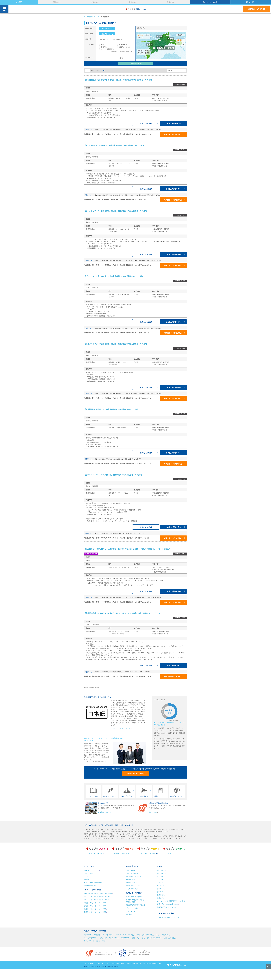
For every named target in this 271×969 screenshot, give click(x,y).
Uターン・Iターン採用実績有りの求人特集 (171, 901)
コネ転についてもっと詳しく (120, 728)
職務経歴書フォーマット (134, 886)
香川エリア (133, 2)
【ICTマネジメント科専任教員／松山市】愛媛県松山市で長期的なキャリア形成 (114, 145)
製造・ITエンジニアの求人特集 (167, 904)
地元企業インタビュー (133, 876)
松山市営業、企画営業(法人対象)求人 (135, 597)
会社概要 (129, 914)
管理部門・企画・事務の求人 (103, 935)
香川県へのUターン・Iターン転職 (95, 909)
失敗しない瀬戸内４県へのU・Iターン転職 (98, 893)
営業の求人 (87, 935)
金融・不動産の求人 (163, 935)
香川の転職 (161, 889)
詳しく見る (153, 812)
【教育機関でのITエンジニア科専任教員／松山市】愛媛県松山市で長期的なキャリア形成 (118, 80)
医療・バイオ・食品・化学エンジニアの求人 (146, 938)
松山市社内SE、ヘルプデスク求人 (134, 533)
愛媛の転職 (161, 895)
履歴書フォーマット (133, 882)
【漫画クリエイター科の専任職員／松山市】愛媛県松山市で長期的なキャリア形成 (115, 344)
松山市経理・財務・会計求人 (133, 459)
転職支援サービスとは (91, 870)
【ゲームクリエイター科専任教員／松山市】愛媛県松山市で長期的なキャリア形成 (115, 211)
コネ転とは (87, 876)
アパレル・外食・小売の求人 (125, 935)
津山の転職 (161, 876)
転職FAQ (86, 879)
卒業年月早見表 (131, 889)
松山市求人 (105, 129)
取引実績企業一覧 (90, 886)
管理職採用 (104, 47)
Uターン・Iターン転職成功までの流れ (96, 900)
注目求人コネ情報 (132, 873)
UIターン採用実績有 (107, 49)
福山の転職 (161, 886)
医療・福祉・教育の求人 (145, 935)
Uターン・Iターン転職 (210, 2)
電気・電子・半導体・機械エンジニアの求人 (114, 938)
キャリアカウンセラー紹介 (93, 882)
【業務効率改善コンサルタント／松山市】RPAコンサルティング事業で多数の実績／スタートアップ (122, 613)
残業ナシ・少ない (125, 47)
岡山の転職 (161, 870)
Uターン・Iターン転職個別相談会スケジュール (99, 897)
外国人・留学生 (250, 2)
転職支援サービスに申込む (256, 9)
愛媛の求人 (161, 898)
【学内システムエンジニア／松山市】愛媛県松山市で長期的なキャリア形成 (113, 475)
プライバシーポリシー (133, 908)
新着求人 (104, 45)
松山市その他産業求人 (116, 129)
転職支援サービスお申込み (135, 897)
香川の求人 (161, 892)
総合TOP (19, 2)
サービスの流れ (89, 873)
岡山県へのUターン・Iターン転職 (95, 903)
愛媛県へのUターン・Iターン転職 (95, 912)
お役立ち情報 (130, 870)
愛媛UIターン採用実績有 (155, 597)
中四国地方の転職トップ (91, 17)
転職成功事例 (130, 879)
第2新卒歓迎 (123, 45)
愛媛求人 (97, 129)
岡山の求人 (161, 873)
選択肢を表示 (106, 28)
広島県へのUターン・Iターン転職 (95, 906)
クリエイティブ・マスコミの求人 (95, 941)
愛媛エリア (170, 2)
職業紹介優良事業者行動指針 (136, 905)
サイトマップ (130, 911)
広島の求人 (161, 882)
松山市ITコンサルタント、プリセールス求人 (137, 672)
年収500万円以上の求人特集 (166, 907)
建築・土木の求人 (170, 938)
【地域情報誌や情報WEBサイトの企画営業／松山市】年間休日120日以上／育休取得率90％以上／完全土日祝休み (127, 549)
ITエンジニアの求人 (90, 938)
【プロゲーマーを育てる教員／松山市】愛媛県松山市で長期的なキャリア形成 (113, 276)
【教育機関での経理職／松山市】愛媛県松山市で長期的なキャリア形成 (111, 409)
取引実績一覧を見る (104, 812)
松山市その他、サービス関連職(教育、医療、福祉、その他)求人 (143, 129)
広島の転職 (161, 879)
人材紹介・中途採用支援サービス (168, 917)
